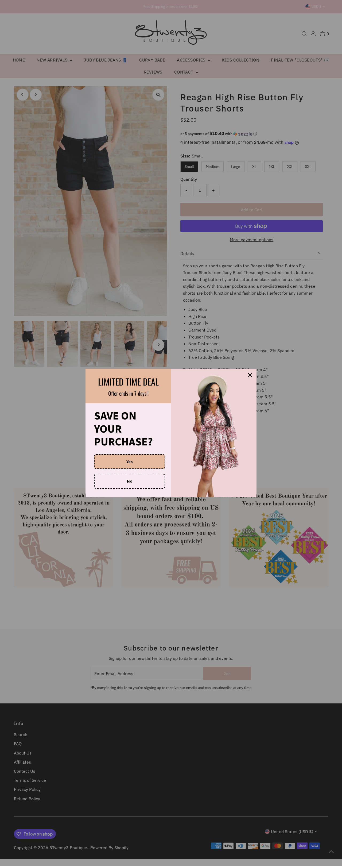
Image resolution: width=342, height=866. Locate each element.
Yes (129, 461)
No (130, 481)
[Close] (250, 375)
